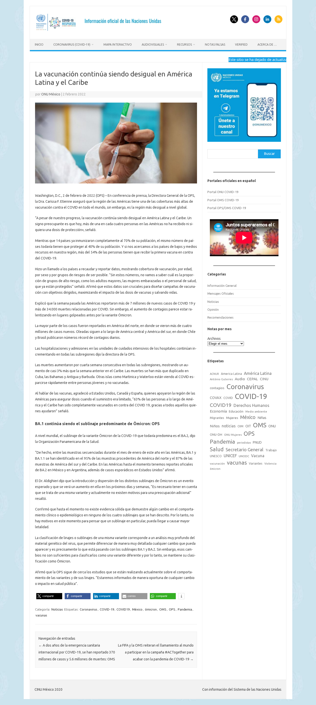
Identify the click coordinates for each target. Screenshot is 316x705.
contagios (217, 388)
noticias (229, 426)
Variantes (255, 463)
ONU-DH (216, 434)
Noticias (57, 609)
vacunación (217, 463)
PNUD (257, 442)
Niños (215, 426)
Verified (241, 44)
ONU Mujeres (233, 434)
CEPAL (252, 379)
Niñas (261, 418)
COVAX (215, 398)
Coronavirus (88, 609)
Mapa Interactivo (117, 44)
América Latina (258, 373)
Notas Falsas (215, 44)
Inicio (39, 44)
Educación (236, 411)
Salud (217, 449)
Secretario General (244, 449)
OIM (240, 426)
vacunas (41, 615)
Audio (240, 379)
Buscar (269, 154)
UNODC (244, 456)
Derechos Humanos (251, 405)
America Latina (231, 373)
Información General (222, 285)
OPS (172, 609)
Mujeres (232, 418)
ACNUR (214, 373)
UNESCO (216, 456)
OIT (248, 426)
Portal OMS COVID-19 (223, 200)
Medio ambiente (256, 411)
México (137, 609)
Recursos (184, 44)
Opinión (213, 309)
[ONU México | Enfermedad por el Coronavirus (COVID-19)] (100, 31)
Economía (218, 411)
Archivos (214, 339)
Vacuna (257, 455)
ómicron (151, 609)
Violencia (270, 463)
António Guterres (221, 379)
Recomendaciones (220, 317)
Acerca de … (267, 44)
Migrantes (217, 417)
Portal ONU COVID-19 (222, 192)
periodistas (244, 442)
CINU (264, 379)
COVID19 (123, 609)
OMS (162, 609)
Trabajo (271, 450)
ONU (272, 426)
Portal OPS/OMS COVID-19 (226, 208)
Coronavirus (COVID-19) (71, 44)
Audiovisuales (153, 44)
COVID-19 (107, 609)
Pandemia (185, 609)
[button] (49, 596)
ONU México (50, 94)
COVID (228, 397)
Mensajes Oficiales (220, 293)
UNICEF (230, 455)
